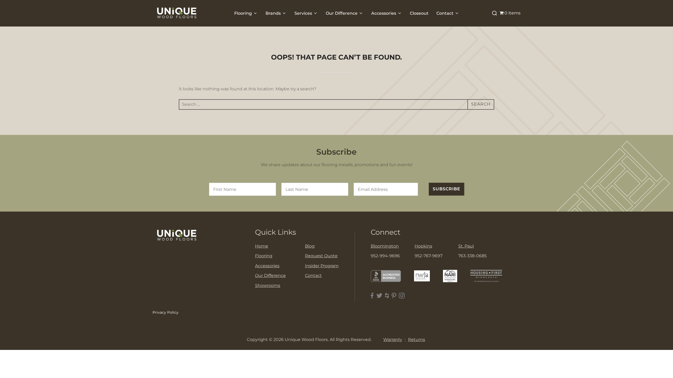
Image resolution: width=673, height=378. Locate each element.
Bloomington (385, 246)
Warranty (392, 339)
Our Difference (342, 13)
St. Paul (466, 246)
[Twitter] (379, 296)
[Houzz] (387, 296)
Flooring (243, 13)
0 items (512, 12)
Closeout (419, 13)
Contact (444, 13)
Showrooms (267, 285)
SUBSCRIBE (446, 188)
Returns (416, 339)
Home (261, 246)
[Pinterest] (393, 296)
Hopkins (423, 246)
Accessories (383, 13)
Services (303, 13)
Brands (273, 13)
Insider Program (322, 265)
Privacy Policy (165, 312)
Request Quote (321, 255)
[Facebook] (372, 296)
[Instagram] (402, 296)
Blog (310, 246)
